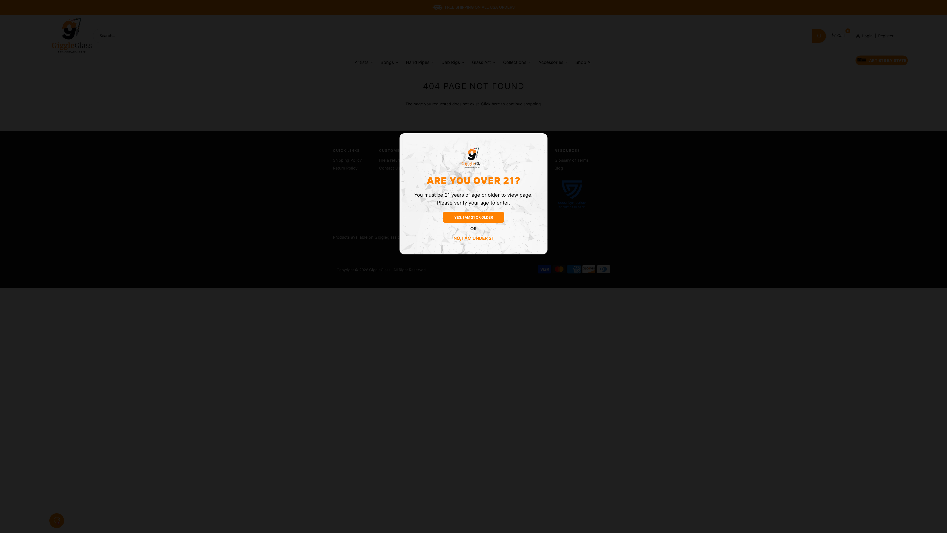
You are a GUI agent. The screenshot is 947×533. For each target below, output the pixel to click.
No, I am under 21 (474, 238)
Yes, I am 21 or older (473, 217)
